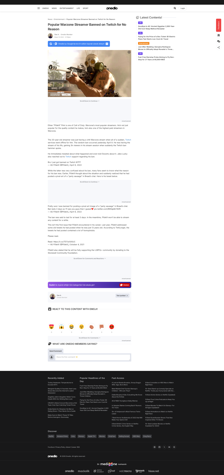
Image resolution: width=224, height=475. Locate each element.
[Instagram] (155, 447)
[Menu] (38, 8)
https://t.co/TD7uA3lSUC (64, 241)
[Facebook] (159, 447)
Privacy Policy (60, 447)
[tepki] (51, 326)
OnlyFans (111, 436)
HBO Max (136, 436)
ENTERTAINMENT (67, 8)
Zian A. (63, 34)
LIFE (78, 8)
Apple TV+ (92, 436)
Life (140, 23)
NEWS (54, 8)
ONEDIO (45, 8)
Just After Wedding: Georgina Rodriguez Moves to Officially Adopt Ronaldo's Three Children (155, 48)
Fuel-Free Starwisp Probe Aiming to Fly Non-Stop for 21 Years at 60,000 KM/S (156, 58)
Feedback (51, 447)
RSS (78, 447)
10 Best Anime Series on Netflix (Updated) (160, 395)
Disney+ (81, 436)
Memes (102, 436)
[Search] (175, 8)
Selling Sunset (124, 436)
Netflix (51, 436)
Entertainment (59, 19)
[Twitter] (164, 447)
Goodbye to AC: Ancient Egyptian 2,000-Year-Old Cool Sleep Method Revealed (156, 27)
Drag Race (147, 436)
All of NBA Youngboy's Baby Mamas (125, 401)
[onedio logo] (112, 8)
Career (73, 447)
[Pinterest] (174, 447)
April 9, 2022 (76, 165)
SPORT (85, 8)
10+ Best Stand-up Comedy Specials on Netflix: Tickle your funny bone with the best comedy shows (159, 391)
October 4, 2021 (77, 244)
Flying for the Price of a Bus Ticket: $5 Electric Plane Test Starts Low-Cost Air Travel (156, 38)
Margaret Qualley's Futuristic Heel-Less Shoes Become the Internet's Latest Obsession (62, 391)
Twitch (128, 140)
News (50, 19)
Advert (68, 447)
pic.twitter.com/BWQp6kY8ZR (107, 209)
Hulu (73, 436)
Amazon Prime (62, 436)
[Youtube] (169, 447)
